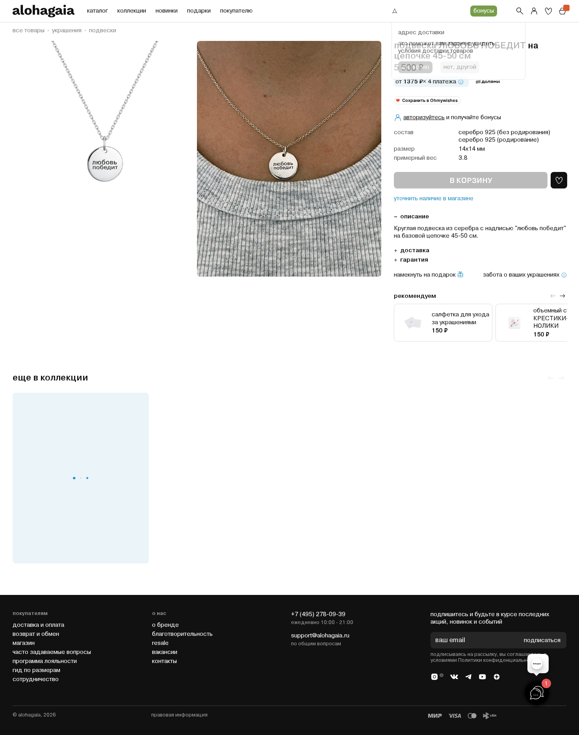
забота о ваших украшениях (521, 275)
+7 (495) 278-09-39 (318, 614)
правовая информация (179, 714)
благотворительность (182, 634)
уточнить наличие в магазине (433, 199)
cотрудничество (36, 679)
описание (414, 216)
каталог (97, 11)
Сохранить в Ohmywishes (430, 100)
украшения (67, 31)
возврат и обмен (36, 634)
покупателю (236, 11)
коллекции (131, 11)
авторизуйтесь (424, 117)
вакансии (164, 652)
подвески (102, 31)
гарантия (414, 260)
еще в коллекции (50, 378)
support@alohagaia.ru (320, 635)
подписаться (542, 640)
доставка (414, 250)
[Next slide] (562, 296)
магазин (24, 643)
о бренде (165, 625)
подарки (199, 11)
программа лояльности (45, 661)
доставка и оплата (38, 625)
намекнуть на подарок (425, 275)
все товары (29, 31)
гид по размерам (36, 670)
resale (160, 643)
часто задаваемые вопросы (52, 652)
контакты (164, 661)
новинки (167, 11)
